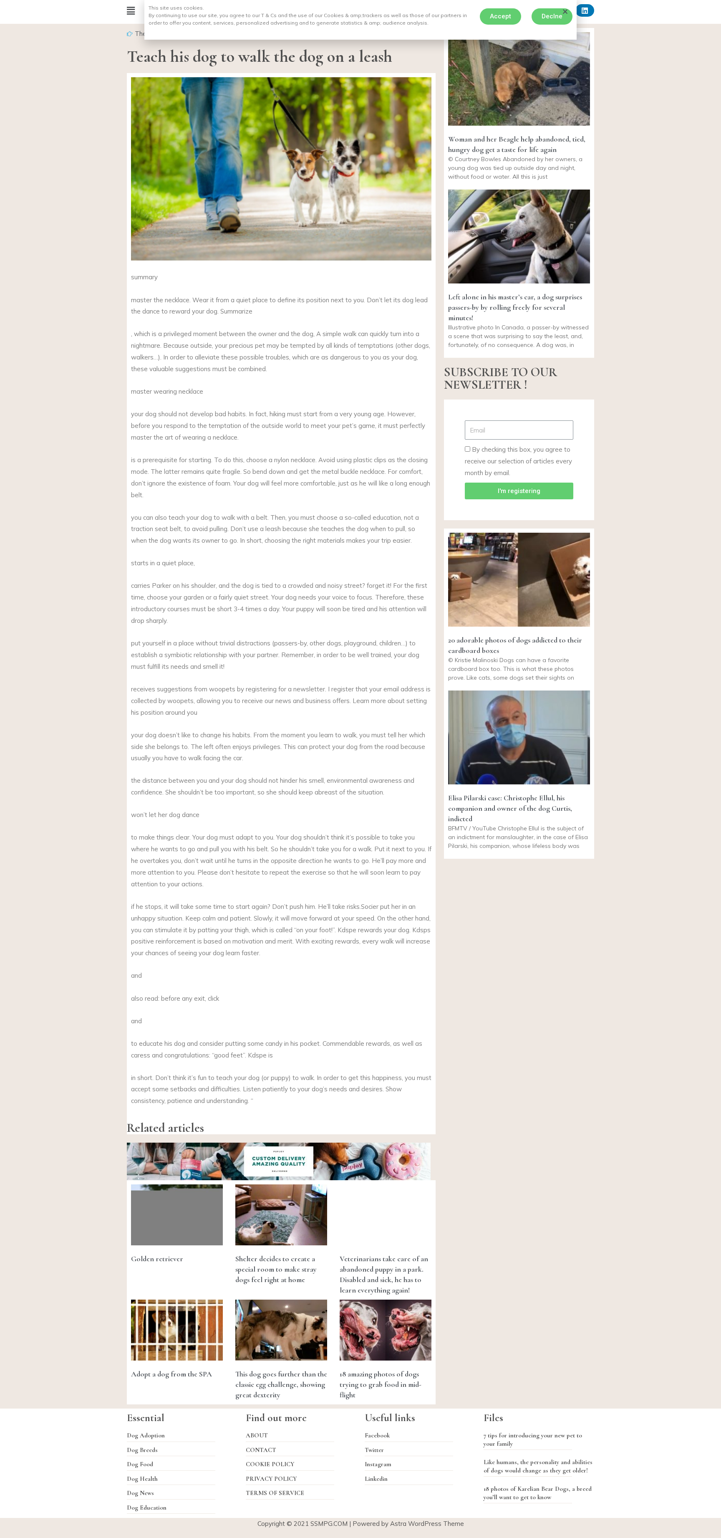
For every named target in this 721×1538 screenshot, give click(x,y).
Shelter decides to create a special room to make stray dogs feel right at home (276, 1269)
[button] (500, 16)
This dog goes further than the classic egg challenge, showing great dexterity (281, 1384)
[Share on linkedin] (584, 10)
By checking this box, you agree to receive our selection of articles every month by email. (518, 461)
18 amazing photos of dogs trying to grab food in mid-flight (380, 1384)
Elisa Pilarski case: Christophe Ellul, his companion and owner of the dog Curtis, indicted (510, 808)
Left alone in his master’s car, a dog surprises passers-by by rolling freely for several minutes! (515, 307)
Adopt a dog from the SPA (171, 1374)
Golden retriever (157, 1258)
